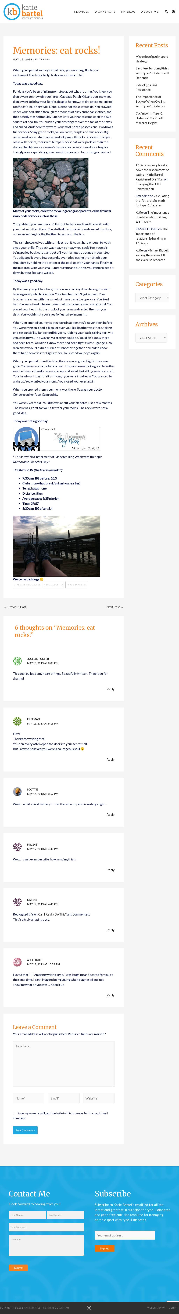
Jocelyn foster (38, 658)
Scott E (32, 789)
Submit (18, 1267)
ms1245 (32, 844)
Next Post (115, 606)
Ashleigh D (34, 959)
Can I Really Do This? (52, 914)
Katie (139, 212)
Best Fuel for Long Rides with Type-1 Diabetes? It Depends (152, 73)
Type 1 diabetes (76, 585)
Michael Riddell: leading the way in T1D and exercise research (152, 255)
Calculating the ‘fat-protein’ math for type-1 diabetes (152, 200)
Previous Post (15, 606)
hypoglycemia (53, 585)
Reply (110, 689)
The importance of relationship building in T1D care (152, 217)
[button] (166, 12)
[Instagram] (174, 11)
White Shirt (170, 1307)
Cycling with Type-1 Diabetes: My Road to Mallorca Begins (150, 118)
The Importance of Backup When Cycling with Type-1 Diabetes (150, 101)
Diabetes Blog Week (27, 585)
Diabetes (42, 59)
